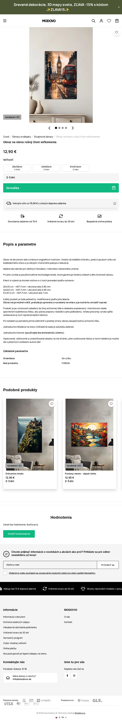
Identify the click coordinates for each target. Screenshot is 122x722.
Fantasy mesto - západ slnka (80, 473)
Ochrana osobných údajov (16, 622)
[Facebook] (67, 675)
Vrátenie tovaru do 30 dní (16, 632)
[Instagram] (74, 675)
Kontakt (68, 622)
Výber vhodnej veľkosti (14, 643)
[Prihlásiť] (101, 21)
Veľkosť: (8, 159)
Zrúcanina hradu (15, 473)
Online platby (10, 648)
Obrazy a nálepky (21, 136)
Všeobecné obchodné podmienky (20, 627)
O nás (67, 616)
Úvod (6, 136)
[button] (119, 7)
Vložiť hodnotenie (19, 533)
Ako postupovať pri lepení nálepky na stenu (25, 653)
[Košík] (117, 21)
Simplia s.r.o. (80, 713)
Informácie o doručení (14, 616)
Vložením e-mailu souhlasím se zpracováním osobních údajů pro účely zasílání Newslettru (52, 573)
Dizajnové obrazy (43, 136)
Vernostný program (13, 637)
